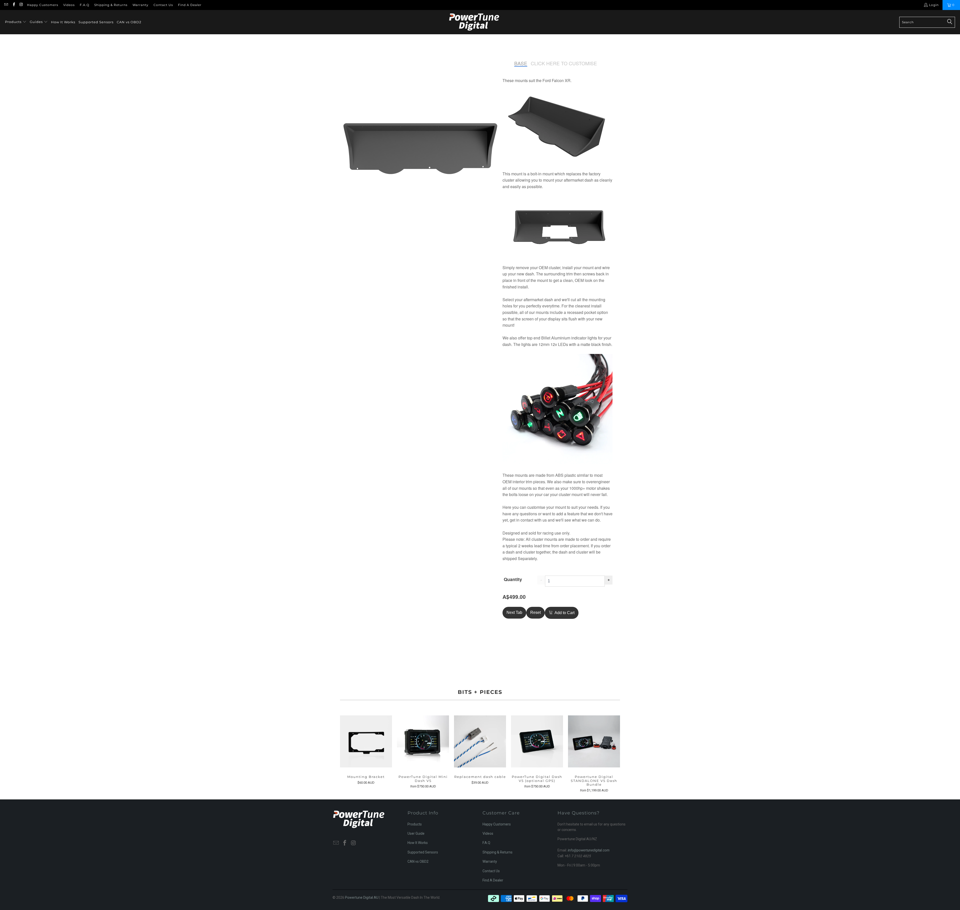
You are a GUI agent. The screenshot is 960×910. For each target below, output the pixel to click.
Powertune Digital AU (361, 897)
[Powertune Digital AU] (474, 22)
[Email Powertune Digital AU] (6, 5)
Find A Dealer (190, 5)
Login (934, 5)
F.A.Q (84, 5)
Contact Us (163, 5)
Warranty (140, 5)
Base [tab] (520, 63)
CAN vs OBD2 (418, 861)
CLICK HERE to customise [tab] (564, 63)
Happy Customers (42, 5)
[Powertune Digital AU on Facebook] (13, 5)
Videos (69, 5)
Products (415, 824)
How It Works (418, 843)
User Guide (416, 833)
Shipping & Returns (111, 5)
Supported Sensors (423, 852)
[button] (15, 22)
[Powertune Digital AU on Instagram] (21, 5)
